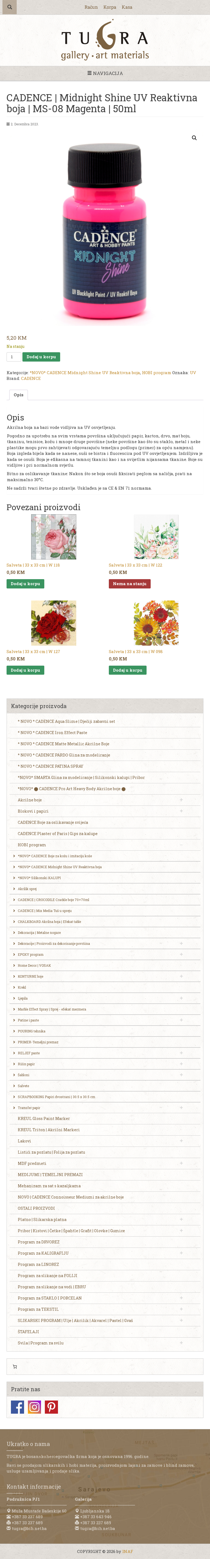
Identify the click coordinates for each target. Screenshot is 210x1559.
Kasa (127, 7)
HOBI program (156, 372)
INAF (127, 1551)
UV (193, 372)
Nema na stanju (130, 583)
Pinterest (51, 1407)
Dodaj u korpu (41, 356)
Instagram (34, 1407)
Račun (91, 7)
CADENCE (31, 378)
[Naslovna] (105, 39)
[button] (194, 138)
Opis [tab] (19, 394)
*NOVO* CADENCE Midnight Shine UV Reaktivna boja (85, 372)
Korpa (109, 7)
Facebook (17, 1407)
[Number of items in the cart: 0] (15, 1366)
